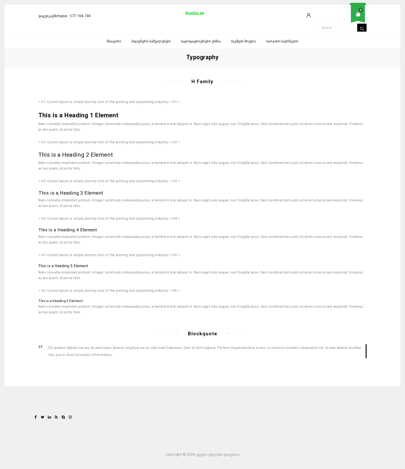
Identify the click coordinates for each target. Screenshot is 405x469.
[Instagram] (70, 417)
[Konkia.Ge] (197, 14)
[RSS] (56, 417)
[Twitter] (43, 417)
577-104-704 (80, 16)
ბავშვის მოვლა (243, 41)
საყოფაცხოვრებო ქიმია (201, 41)
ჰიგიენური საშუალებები (151, 41)
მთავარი (114, 41)
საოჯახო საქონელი (282, 41)
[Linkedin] (49, 417)
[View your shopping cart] (343, 18)
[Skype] (63, 417)
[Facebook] (36, 417)
